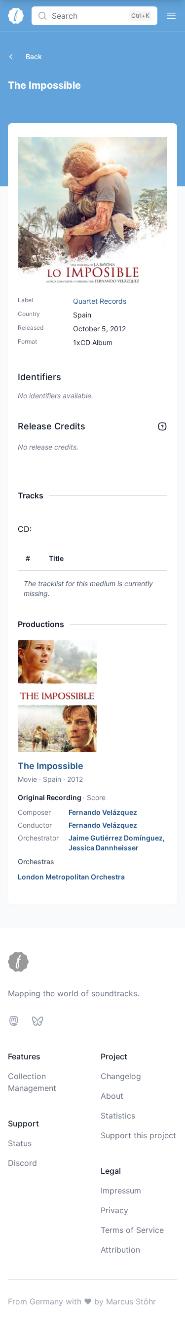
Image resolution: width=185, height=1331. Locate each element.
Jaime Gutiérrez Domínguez (116, 838)
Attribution (120, 1250)
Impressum (121, 1190)
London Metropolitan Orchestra (71, 877)
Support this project (138, 1135)
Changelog (121, 1076)
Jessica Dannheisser (104, 847)
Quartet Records (99, 301)
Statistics (118, 1116)
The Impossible (50, 766)
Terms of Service (132, 1230)
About (112, 1096)
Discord (22, 1163)
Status (20, 1143)
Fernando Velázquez (103, 812)
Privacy (114, 1210)
